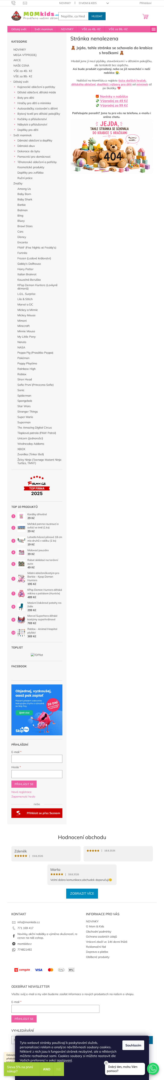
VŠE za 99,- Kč (22, 76)
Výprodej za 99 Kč (114, 105)
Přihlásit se (24, 784)
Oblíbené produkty (97, 957)
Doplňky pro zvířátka (30, 172)
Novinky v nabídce (114, 96)
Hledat (97, 16)
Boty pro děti (25, 97)
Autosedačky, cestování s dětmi (37, 108)
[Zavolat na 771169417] (17, 2)
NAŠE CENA (21, 65)
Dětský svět (20, 82)
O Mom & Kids (88, 3)
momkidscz (24, 944)
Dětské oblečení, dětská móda (36, 92)
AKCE (17, 60)
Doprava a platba (97, 952)
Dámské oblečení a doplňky (34, 140)
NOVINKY (65, 3)
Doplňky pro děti (27, 130)
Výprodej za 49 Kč (114, 101)
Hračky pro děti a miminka (34, 103)
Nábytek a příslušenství (32, 124)
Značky (17, 183)
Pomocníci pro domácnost (33, 156)
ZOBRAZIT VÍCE (82, 893)
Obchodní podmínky (98, 931)
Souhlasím (133, 1045)
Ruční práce (25, 178)
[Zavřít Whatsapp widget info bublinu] (106, 1063)
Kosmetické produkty (30, 167)
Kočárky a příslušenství (32, 119)
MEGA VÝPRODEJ (25, 55)
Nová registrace (21, 792)
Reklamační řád (96, 947)
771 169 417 (25, 928)
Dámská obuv (26, 146)
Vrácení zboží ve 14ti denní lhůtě (106, 942)
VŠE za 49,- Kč (22, 71)
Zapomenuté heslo (23, 796)
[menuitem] (18, 29)
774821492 (24, 949)
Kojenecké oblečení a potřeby (36, 87)
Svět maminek (22, 135)
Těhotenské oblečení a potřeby (37, 162)
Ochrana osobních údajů (101, 936)
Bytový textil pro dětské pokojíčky (38, 113)
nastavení (64, 1060)
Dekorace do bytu (28, 151)
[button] (153, 1069)
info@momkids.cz (28, 922)
